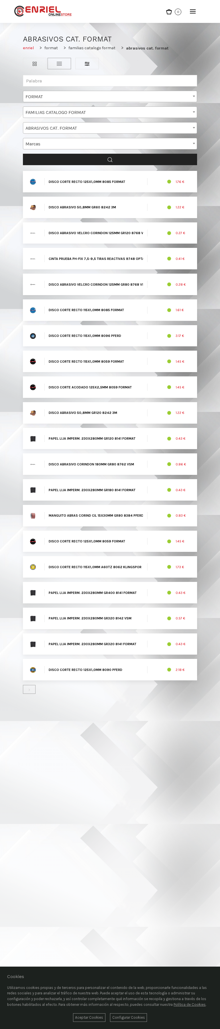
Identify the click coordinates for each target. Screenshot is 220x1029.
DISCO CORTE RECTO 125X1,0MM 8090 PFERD (85, 670)
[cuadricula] (34, 63)
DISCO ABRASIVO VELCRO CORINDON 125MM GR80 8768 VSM (98, 285)
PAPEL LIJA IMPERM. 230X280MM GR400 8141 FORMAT (93, 593)
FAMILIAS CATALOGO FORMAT (91, 48)
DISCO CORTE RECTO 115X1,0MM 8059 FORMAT (86, 362)
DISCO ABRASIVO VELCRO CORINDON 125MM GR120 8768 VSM (98, 233)
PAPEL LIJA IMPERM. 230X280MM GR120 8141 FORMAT (92, 439)
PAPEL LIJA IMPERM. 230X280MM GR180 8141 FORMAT (92, 490)
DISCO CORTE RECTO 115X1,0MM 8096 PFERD (85, 336)
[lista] (59, 63)
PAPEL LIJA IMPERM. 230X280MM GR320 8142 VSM (90, 618)
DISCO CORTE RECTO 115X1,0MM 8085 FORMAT (86, 310)
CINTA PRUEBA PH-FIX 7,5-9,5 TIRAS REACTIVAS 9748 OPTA (96, 259)
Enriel (28, 48)
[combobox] (110, 96)
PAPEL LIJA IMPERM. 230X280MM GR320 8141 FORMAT (92, 644)
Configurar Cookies (128, 1017)
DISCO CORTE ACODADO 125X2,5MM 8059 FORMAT (90, 387)
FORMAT (51, 48)
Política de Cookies (190, 1004)
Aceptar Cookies (89, 1017)
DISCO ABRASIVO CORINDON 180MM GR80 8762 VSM (91, 464)
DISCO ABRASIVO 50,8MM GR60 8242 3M (82, 207)
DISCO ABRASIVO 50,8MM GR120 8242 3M (83, 413)
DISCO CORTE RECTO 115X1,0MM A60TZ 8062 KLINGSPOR (95, 567)
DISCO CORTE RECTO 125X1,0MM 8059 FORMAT (87, 541)
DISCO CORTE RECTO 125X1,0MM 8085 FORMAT (87, 182)
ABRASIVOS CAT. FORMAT (147, 48)
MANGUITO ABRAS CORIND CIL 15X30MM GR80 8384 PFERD (96, 515)
